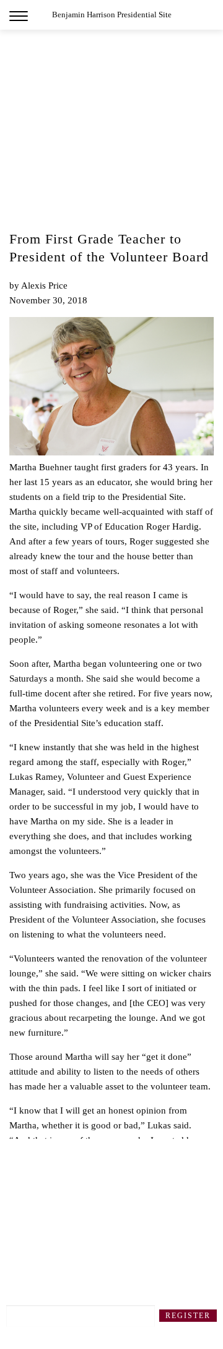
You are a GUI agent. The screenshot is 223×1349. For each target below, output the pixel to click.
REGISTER (188, 1315)
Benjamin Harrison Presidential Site (112, 14)
